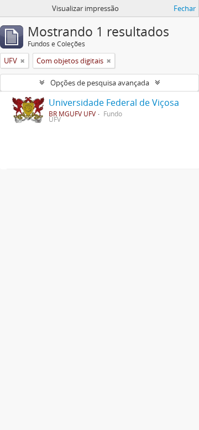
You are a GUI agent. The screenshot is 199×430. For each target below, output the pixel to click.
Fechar (185, 8)
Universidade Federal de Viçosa (114, 102)
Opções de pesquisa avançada (99, 83)
